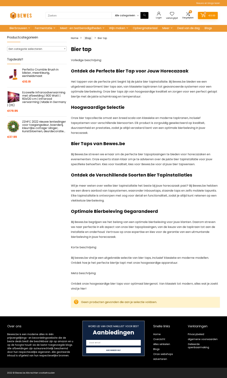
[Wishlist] (172, 14)
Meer (166, 28)
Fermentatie (43, 28)
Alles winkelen (161, 344)
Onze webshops (163, 354)
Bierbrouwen (18, 28)
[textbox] (37, 48)
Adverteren (160, 359)
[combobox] (37, 48)
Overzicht (159, 339)
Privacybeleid (196, 334)
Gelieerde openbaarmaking (198, 345)
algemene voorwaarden (203, 339)
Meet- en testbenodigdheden (80, 28)
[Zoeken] (144, 15)
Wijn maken (117, 28)
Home (74, 38)
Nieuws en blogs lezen (208, 3)
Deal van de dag (188, 28)
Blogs (208, 28)
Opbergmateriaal (145, 28)
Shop (88, 38)
